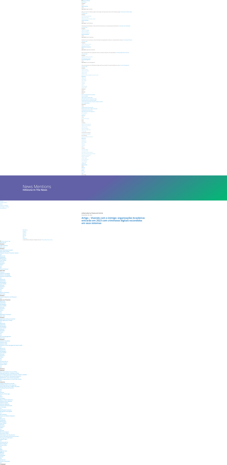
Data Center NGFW (4, 251)
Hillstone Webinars (4, 404)
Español (2, 454)
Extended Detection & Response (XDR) (9, 373)
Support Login (3, 439)
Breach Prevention (4, 292)
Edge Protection (4, 245)
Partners (24, 234)
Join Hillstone (3, 414)
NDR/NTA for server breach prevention (9, 377)
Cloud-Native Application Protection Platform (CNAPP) (13, 374)
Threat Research (3, 208)
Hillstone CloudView (5, 341)
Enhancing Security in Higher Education (10, 386)
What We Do (25, 230)
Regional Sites (3, 451)
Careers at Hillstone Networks (7, 416)
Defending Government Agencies (8, 385)
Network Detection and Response (8, 297)
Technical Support (4, 432)
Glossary (24, 235)
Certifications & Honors (6, 410)
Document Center (4, 433)
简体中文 (2, 452)
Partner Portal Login (5, 394)
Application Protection (5, 314)
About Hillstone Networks (6, 399)
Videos (1, 264)
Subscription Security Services (7, 435)
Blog (23, 237)
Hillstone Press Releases (6, 401)
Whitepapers (3, 258)
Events (1, 204)
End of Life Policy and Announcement (9, 436)
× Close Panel (2, 464)
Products (24, 231)
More (1, 396)
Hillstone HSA (3, 342)
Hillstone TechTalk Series (6, 405)
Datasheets (3, 257)
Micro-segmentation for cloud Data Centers (11, 379)
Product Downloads (5, 461)
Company (2, 398)
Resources (2, 256)
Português (2, 455)
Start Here (2, 247)
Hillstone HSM (3, 344)
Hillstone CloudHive (5, 273)
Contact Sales (3, 364)
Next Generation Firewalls (6, 250)
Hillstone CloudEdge (5, 275)
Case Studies (3, 260)
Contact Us (25, 238)
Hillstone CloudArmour (5, 276)
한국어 (1, 457)
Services (2, 430)
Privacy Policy (44, 239)
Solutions (24, 232)
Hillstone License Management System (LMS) (11, 345)
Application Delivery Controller (7, 319)
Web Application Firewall (6, 320)
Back (1, 254)
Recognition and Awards (6, 411)
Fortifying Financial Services (7, 388)
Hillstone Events (4, 402)
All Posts (1, 201)
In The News (3, 407)
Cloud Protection (4, 269)
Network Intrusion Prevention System (9, 253)
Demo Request (3, 363)
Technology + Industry (4, 206)
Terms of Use (49, 239)
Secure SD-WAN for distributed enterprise (10, 376)
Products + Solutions (4, 205)
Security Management (5, 336)
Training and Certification (6, 438)
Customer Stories (3, 202)
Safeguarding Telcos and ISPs (7, 383)
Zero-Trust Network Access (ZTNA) (8, 372)
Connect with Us (4, 361)
